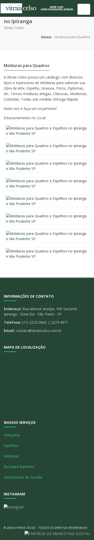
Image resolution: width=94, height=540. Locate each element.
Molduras (11, 456)
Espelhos (11, 445)
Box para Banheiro (19, 466)
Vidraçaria (12, 435)
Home (46, 37)
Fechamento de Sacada (23, 477)
